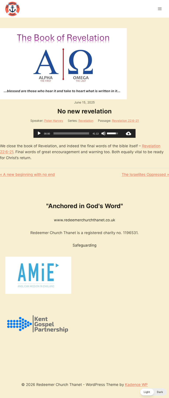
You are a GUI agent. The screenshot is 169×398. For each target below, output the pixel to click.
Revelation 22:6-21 (125, 120)
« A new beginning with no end (27, 174)
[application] (77, 133)
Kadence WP (136, 384)
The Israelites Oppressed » (145, 174)
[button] (153, 392)
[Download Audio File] (128, 133)
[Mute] (103, 133)
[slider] (71, 133)
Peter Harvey (53, 120)
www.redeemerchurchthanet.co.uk (84, 220)
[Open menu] (160, 8)
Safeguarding (84, 245)
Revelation (85, 120)
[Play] (39, 133)
